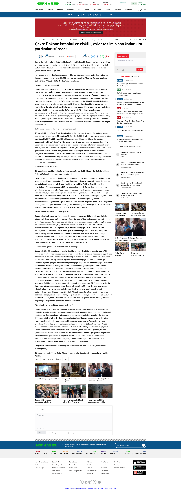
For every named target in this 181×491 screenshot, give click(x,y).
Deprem (50, 359)
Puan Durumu (91, 452)
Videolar (108, 10)
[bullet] (63, 433)
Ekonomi (70, 10)
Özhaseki (58, 359)
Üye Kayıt (117, 465)
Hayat (103, 15)
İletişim (75, 488)
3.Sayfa (70, 15)
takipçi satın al (57, 473)
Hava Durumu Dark (41, 462)
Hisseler (103, 452)
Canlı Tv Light (39, 468)
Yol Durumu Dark (40, 465)
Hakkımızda (68, 488)
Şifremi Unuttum (119, 468)
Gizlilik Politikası (82, 488)
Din (91, 15)
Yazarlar (118, 10)
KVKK (96, 488)
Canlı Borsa (73, 462)
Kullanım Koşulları (103, 488)
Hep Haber (38, 40)
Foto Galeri (97, 10)
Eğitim (97, 15)
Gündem (60, 10)
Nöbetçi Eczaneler (58, 468)
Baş (44, 359)
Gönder (41, 433)
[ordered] (60, 433)
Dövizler (89, 465)
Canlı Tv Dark (56, 462)
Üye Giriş (117, 462)
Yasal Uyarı (113, 488)
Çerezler (90, 488)
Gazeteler (128, 10)
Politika (111, 15)
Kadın (87, 10)
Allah (37, 359)
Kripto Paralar (140, 452)
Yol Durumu (126, 452)
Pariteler (114, 452)
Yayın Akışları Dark (58, 465)
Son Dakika (39, 10)
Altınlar (89, 462)
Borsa (37, 452)
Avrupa (78, 15)
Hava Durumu (77, 452)
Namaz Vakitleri (50, 452)
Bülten (85, 15)
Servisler (50, 10)
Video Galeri (105, 465)
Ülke (66, 359)
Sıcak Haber (105, 473)
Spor (79, 10)
